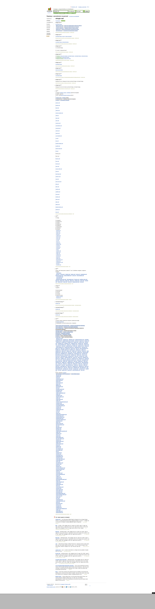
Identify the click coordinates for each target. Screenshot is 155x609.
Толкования (56, 13)
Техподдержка (62, 584)
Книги (68, 13)
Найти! (87, 11)
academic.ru (49, 12)
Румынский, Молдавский (48, 34)
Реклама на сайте (67, 584)
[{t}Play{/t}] (61, 22)
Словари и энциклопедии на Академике (63, 9)
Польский (48, 31)
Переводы (62, 13)
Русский (48, 36)
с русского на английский (74, 16)
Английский (48, 20)
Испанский (48, 27)
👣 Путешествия (50, 585)
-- (65, 38)
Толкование (58, 20)
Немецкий (48, 29)
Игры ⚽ (73, 13)
